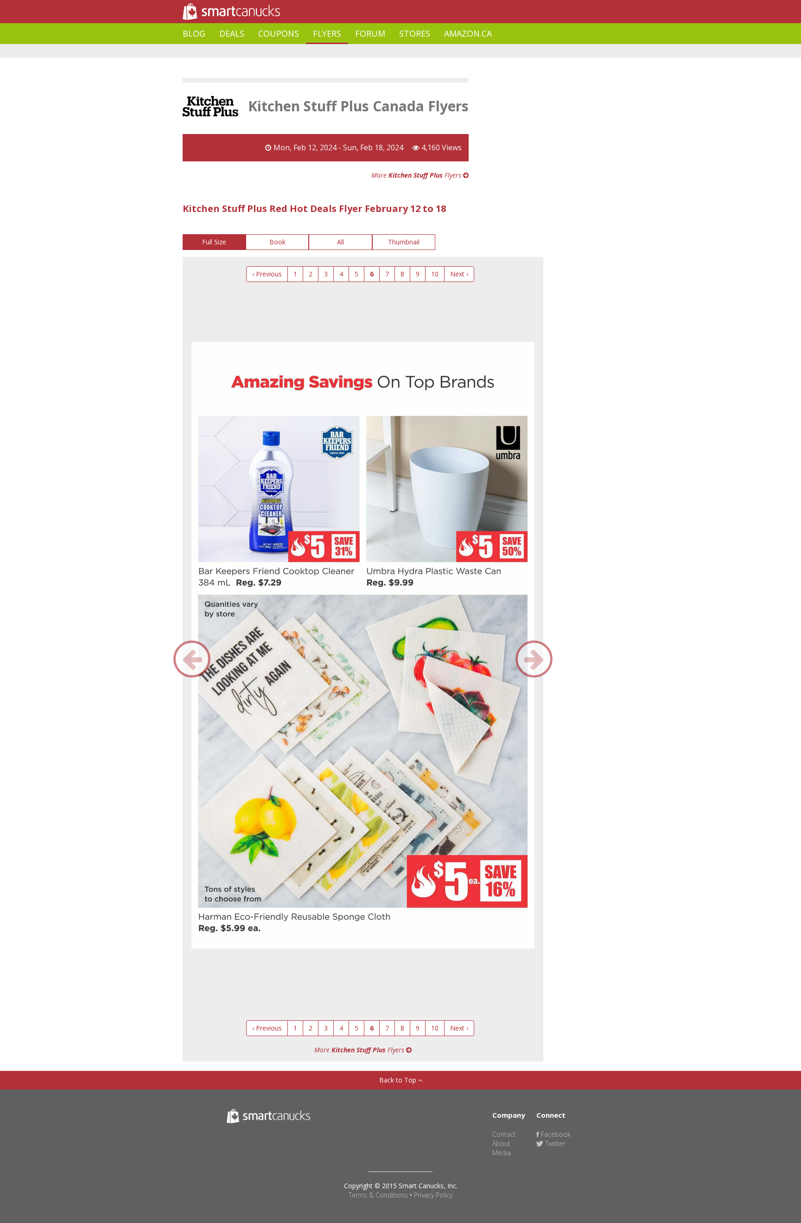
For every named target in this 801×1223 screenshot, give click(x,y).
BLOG (194, 33)
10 (435, 273)
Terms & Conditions (378, 1195)
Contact (504, 1134)
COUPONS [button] (278, 33)
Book (277, 241)
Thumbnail (404, 241)
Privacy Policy (433, 1195)
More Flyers (417, 175)
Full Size (214, 241)
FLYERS (327, 33)
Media (501, 1152)
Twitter (554, 1143)
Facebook (555, 1134)
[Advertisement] (351, 51)
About (501, 1143)
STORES (414, 33)
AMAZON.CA (468, 33)
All (340, 241)
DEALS (231, 33)
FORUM (370, 33)
